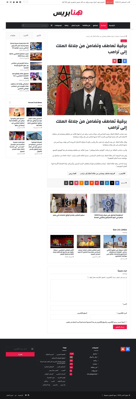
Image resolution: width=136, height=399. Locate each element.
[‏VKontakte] (86, 183)
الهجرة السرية (61, 377)
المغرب (121, 173)
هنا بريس (72, 173)
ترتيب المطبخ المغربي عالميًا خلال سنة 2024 (19, 55)
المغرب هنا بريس (53, 370)
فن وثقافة (86, 25)
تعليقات (12, 35)
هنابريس (55, 385)
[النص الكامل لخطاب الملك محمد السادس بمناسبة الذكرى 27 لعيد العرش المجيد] (88, 241)
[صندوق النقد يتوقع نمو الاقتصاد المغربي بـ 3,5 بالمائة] (36, 76)
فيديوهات (58, 25)
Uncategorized (92, 374)
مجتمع (95, 25)
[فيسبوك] (125, 61)
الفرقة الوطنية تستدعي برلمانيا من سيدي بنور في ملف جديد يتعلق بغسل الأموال (35, 147)
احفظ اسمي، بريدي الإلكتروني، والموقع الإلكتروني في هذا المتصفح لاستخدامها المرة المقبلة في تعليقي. (95, 322)
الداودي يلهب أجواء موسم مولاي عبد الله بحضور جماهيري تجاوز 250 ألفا (83, 2)
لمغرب (53, 381)
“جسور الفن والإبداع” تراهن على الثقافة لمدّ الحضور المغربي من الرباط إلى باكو (17, 122)
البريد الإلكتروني (122, 313)
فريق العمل (9, 395)
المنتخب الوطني (49, 374)
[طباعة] (66, 183)
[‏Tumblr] (102, 183)
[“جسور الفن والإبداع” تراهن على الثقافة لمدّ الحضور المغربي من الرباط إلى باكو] (17, 112)
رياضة (66, 25)
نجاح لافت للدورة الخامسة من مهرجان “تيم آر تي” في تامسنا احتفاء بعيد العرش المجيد (17, 147)
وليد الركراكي (46, 385)
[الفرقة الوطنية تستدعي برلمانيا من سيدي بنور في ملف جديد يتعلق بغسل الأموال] (34, 135)
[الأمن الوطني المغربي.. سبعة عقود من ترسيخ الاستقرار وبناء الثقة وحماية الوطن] (62, 241)
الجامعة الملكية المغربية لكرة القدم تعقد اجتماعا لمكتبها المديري (52, 362)
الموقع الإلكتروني (82, 313)
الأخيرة (26, 35)
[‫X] (120, 61)
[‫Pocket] (114, 61)
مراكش (46, 381)
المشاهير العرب (61, 366)
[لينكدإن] (107, 183)
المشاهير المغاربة (49, 366)
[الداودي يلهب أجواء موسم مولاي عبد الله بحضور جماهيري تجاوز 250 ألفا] (34, 112)
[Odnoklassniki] (81, 183)
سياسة (103, 25)
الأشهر (39, 35)
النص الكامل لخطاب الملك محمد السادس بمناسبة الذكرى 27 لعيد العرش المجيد (89, 252)
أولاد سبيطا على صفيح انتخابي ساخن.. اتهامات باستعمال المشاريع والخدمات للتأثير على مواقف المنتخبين (116, 253)
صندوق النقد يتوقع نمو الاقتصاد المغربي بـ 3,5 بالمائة (20, 76)
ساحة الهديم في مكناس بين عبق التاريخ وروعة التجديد (20, 65)
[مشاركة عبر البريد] (71, 183)
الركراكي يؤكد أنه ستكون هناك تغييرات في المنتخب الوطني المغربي (20, 86)
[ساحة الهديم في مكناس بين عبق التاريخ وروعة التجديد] (36, 66)
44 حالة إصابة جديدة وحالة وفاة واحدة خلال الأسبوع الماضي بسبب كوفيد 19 (19, 45)
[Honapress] (68, 13)
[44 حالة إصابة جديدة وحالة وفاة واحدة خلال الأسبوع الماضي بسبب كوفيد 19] (36, 46)
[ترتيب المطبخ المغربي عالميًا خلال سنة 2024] (36, 57)
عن (16, 395)
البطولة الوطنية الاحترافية (58, 358)
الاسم (125, 304)
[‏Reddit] (92, 183)
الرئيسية (112, 25)
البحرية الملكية (50, 354)
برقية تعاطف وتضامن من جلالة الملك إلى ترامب (97, 173)
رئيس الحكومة (61, 381)
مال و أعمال (75, 25)
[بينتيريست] (97, 183)
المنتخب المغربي (60, 374)
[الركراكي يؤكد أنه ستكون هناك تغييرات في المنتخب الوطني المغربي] (36, 87)
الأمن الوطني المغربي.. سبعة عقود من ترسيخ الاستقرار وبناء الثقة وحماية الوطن (63, 252)
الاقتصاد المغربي (61, 354)
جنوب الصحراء (51, 377)
